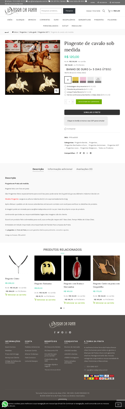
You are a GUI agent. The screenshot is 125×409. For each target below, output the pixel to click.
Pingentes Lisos (72, 148)
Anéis (9, 20)
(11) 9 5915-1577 (92, 367)
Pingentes (99, 20)
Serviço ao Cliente (12, 358)
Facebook (103, 2)
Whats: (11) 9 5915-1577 (16, 1)
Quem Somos (10, 347)
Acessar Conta (31, 350)
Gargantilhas (84, 20)
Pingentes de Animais (97, 145)
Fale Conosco (30, 358)
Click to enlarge (56, 90)
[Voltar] (7, 32)
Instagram (116, 2)
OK (118, 405)
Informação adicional (60, 169)
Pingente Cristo (12, 278)
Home (93, 2)
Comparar (71, 129)
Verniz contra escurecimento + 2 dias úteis (88, 95)
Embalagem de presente (81, 86)
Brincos (32, 20)
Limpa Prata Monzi (79, 92)
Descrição (38, 169)
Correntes (45, 20)
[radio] (68, 80)
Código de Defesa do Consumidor (13, 362)
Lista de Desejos (31, 361)
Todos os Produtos (106, 148)
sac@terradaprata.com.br (37, 1)
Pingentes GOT (43, 32)
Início (16, 32)
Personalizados (50, 26)
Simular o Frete (92, 112)
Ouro (56, 20)
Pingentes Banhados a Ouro (76, 145)
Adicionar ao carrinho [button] (17, 295)
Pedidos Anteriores (32, 347)
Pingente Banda (81, 143)
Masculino (77, 26)
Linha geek (32, 32)
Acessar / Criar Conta (93, 11)
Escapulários (69, 20)
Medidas (8, 350)
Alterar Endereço (31, 354)
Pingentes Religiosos (88, 148)
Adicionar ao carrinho (88, 102)
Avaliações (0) (84, 169)
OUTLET (65, 26)
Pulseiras (112, 20)
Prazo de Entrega (12, 354)
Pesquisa (69, 11)
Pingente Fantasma (43, 283)
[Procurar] (104, 11)
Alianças (20, 20)
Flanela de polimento (79, 89)
